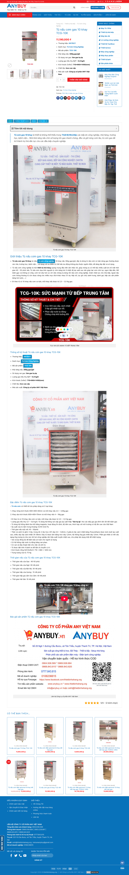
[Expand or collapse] (116, 128)
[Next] (49, 44)
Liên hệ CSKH (111, 15)
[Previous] (10, 44)
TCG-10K (65, 93)
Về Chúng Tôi (38, 804)
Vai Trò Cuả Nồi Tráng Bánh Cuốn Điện (111, 94)
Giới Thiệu (48, 15)
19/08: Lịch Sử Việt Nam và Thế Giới (112, 84)
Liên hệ (36, 817)
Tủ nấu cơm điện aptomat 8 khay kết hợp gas (20, 788)
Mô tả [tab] (10, 121)
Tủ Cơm (68, 15)
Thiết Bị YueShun (108, 44)
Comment (108, 87)
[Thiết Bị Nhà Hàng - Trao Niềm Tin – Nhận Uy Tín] (16, 5)
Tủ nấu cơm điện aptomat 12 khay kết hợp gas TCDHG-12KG (79, 788)
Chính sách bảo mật (16, 804)
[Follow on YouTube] (121, 1)
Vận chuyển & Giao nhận (18, 807)
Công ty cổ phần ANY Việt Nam (73, 872)
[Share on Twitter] (61, 98)
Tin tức (58, 15)
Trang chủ (36, 15)
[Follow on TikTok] (109, 1)
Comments (108, 78)
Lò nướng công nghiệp (110, 40)
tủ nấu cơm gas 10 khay (75, 93)
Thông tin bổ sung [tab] (22, 121)
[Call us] (115, 1)
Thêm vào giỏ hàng (79, 80)
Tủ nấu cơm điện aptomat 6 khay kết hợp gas (49, 749)
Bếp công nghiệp (107, 52)
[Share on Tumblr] (80, 98)
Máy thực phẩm (107, 56)
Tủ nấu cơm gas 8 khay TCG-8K (50, 787)
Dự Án (75, 15)
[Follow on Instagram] (107, 1)
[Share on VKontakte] (72, 98)
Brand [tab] (34, 121)
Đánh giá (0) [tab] (43, 121)
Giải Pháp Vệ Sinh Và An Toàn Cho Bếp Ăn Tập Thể (111, 102)
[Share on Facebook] (58, 98)
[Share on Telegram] (83, 98)
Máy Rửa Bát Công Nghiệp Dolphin (112, 75)
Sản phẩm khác (107, 63)
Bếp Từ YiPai (106, 28)
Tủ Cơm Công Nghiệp (69, 90)
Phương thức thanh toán (42, 814)
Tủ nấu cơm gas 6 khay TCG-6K (79, 748)
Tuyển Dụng (86, 15)
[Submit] (74, 7)
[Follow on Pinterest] (117, 1)
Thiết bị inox (106, 48)
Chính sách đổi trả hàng (18, 811)
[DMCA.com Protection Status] (92, 872)
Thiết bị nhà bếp (70, 23)
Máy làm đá (105, 36)
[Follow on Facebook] (105, 1)
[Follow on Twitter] (111, 1)
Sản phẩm (97, 15)
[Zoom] (10, 65)
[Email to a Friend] (65, 98)
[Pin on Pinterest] (69, 98)
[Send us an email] (113, 1)
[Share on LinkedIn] (76, 98)
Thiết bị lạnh (106, 59)
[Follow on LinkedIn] (119, 1)
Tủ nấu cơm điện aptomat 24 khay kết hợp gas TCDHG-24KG (108, 749)
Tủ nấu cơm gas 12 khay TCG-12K (20, 748)
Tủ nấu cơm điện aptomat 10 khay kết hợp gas (108, 788)
